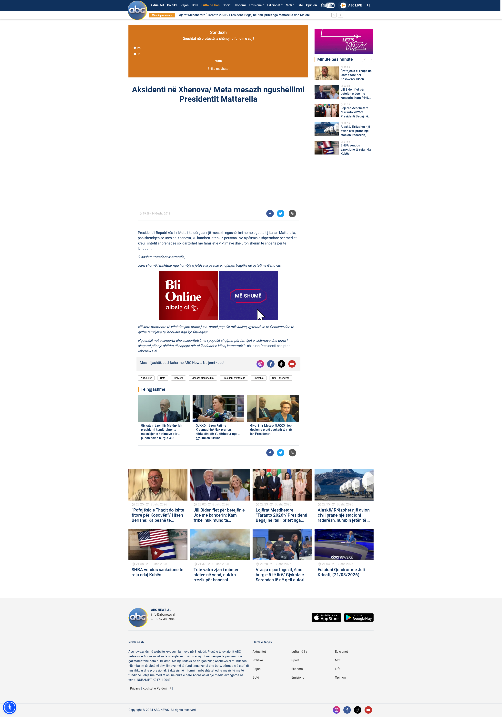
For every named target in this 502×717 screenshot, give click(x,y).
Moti (289, 5)
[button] (9, 707)
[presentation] (365, 60)
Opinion (311, 5)
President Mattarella (234, 378)
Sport (226, 5)
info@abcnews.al (163, 614)
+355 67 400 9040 (163, 619)
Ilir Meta (178, 378)
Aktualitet (157, 5)
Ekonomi (240, 5)
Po (139, 48)
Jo (138, 54)
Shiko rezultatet (218, 68)
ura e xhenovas (280, 378)
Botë (195, 5)
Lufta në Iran (210, 5)
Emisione (255, 5)
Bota (162, 378)
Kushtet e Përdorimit (157, 688)
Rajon (185, 5)
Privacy (135, 688)
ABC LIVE (355, 5)
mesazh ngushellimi (203, 378)
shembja (259, 378)
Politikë (172, 5)
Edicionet (273, 5)
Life (300, 5)
